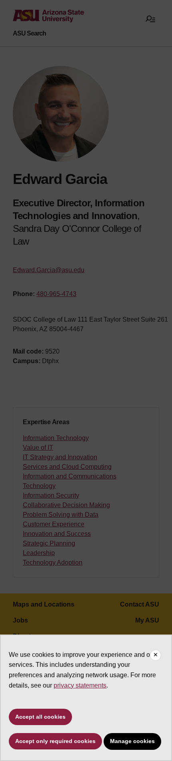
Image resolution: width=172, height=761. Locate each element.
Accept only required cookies (55, 741)
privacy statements (80, 685)
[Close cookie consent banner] (155, 655)
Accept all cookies (40, 717)
